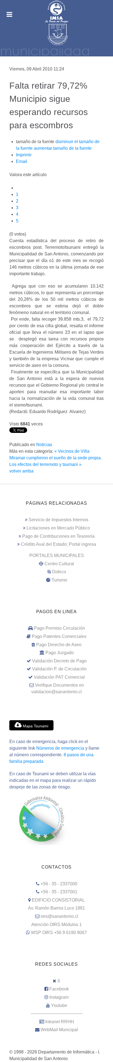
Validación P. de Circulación (59, 669)
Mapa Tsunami (35, 726)
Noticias (44, 444)
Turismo (59, 580)
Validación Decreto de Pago (59, 661)
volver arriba (21, 471)
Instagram (59, 997)
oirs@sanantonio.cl (59, 916)
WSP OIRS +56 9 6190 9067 (59, 932)
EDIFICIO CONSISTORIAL (58, 900)
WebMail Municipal (59, 1029)
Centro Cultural (59, 563)
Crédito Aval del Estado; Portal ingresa (58, 544)
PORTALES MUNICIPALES (56, 555)
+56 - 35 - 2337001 (59, 891)
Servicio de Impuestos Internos (58, 519)
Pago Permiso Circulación (59, 628)
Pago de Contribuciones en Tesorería (58, 536)
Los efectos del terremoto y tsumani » (45, 464)
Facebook (59, 989)
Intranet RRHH (59, 1021)
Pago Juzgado (60, 652)
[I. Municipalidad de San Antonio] (56, 11)
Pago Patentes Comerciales (59, 636)
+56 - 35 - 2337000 (59, 883)
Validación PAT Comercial (59, 677)
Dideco (59, 571)
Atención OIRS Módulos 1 (56, 924)
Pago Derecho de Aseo (58, 644)
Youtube (59, 1005)
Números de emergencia (60, 748)
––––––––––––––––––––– (57, 1013)
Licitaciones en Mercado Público (58, 528)
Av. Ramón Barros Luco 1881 (56, 908)
